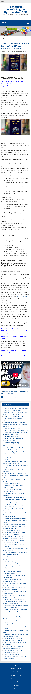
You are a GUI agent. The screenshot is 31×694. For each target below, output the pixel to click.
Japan (3, 338)
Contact (15, 672)
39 (12, 397)
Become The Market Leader (12, 410)
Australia (19, 331)
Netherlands (5, 336)
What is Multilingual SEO (11, 442)
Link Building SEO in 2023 (12, 483)
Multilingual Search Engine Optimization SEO (15, 9)
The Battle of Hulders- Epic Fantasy (14, 454)
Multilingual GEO (15, 678)
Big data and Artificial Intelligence (14, 599)
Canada (8, 331)
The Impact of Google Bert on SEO (14, 517)
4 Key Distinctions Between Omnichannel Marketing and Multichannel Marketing (15, 558)
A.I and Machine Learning (12, 530)
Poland (14, 336)
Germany (5, 333)
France (12, 333)
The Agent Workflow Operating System (16, 408)
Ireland (26, 331)
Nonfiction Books (15, 682)
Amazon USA (5, 350)
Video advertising (9, 574)
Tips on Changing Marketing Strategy (15, 519)
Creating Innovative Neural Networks (15, 621)
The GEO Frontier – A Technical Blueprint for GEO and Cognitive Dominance (15, 46)
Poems (15, 688)
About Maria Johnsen (15, 668)
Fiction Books (15, 685)
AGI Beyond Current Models (12, 428)
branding (5, 391)
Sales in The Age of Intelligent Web (14, 452)
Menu (2, 1)
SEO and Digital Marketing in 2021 (14, 507)
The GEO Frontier (22, 296)
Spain (26, 336)
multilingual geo (5, 393)
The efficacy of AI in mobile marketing (15, 609)
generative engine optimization (17, 391)
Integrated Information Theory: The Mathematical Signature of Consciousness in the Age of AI (15, 424)
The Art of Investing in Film (12, 460)
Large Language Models (11, 436)
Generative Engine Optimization (18, 51)
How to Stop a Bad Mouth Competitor (15, 654)
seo (12, 393)
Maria (4, 51)
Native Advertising (15, 675)
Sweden (20, 336)
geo (28, 391)
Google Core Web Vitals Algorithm (14, 497)
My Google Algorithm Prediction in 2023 (16, 473)
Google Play (16, 329)
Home (15, 665)
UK (14, 331)
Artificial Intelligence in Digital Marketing (16, 430)
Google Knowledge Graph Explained (15, 524)
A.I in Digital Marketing (11, 611)
